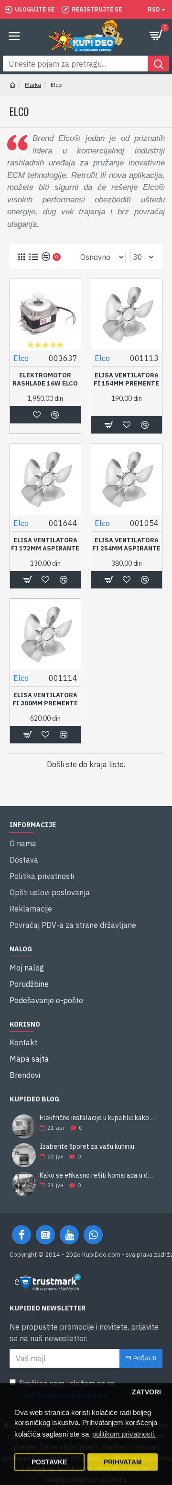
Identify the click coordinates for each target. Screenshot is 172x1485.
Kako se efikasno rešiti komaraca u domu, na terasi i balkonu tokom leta (98, 1175)
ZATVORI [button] (146, 1392)
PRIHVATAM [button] (123, 1462)
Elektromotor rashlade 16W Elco (45, 379)
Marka (33, 84)
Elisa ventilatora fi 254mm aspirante (126, 544)
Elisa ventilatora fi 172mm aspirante (45, 544)
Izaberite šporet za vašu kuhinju (87, 1146)
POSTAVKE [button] (49, 1462)
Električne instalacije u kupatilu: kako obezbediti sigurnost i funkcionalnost (98, 1118)
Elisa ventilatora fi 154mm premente (126, 379)
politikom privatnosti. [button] (124, 1434)
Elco (21, 358)
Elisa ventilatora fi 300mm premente (45, 699)
